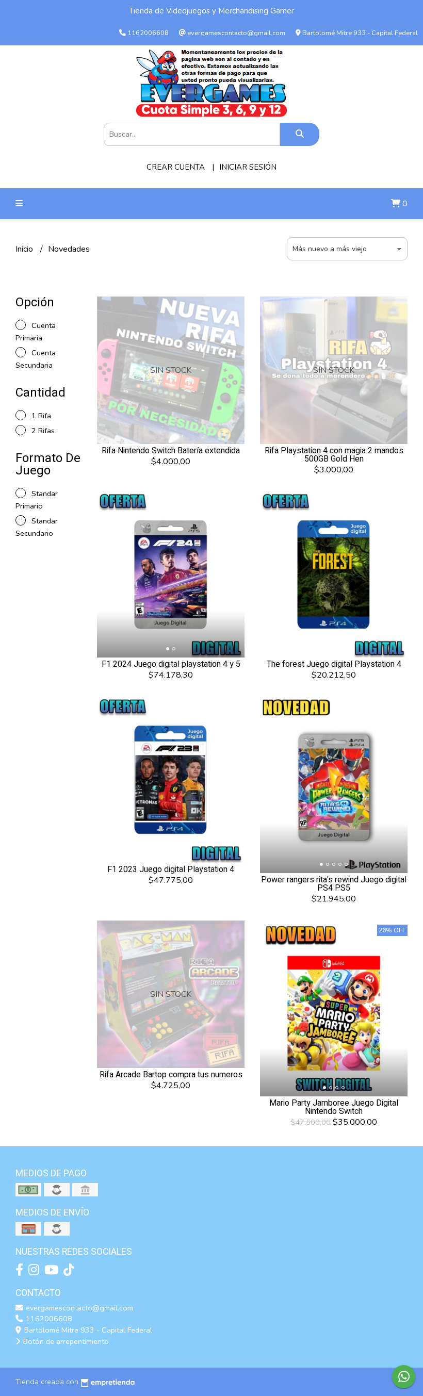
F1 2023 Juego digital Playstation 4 (170, 869)
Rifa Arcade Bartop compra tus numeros (171, 1075)
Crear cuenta (176, 167)
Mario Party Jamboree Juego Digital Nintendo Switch (333, 1107)
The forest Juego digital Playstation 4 (334, 664)
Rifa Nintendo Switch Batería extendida (171, 451)
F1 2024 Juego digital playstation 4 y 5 (171, 664)
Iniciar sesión (247, 167)
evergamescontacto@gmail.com (78, 1308)
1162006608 (48, 1318)
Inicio (25, 249)
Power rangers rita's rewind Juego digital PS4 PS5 (333, 884)
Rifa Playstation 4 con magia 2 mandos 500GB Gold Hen (334, 455)
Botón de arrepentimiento (65, 1341)
